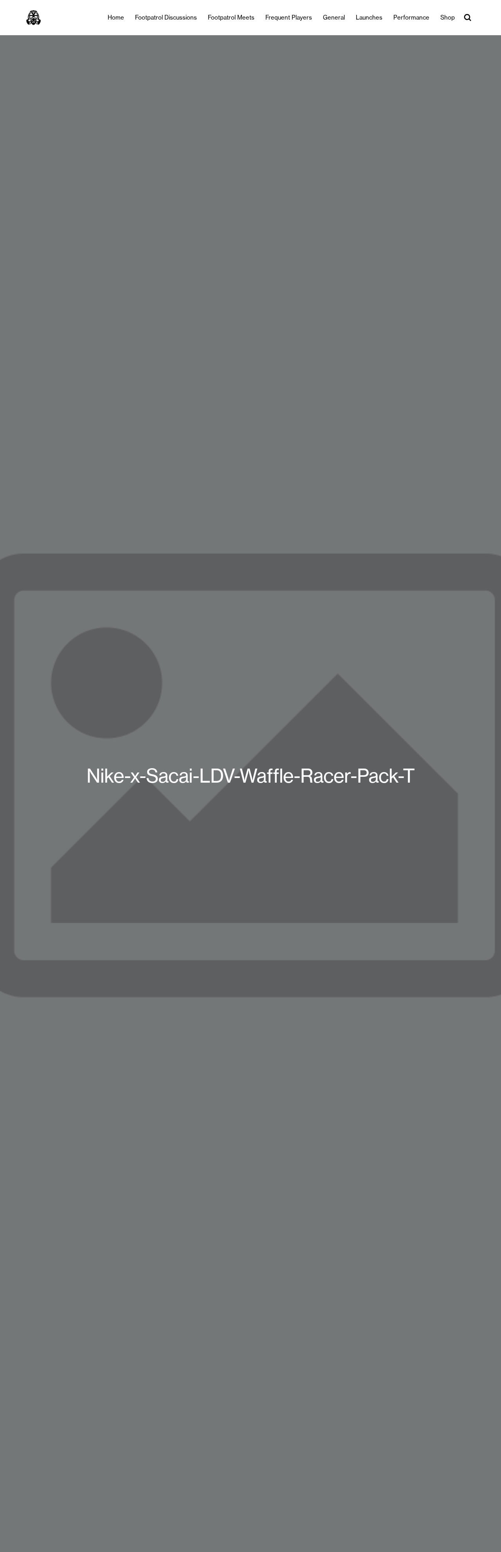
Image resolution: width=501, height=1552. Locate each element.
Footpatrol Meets (231, 17)
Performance (411, 17)
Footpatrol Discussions (166, 17)
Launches (369, 17)
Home (116, 17)
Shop (447, 17)
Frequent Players (288, 17)
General (334, 17)
